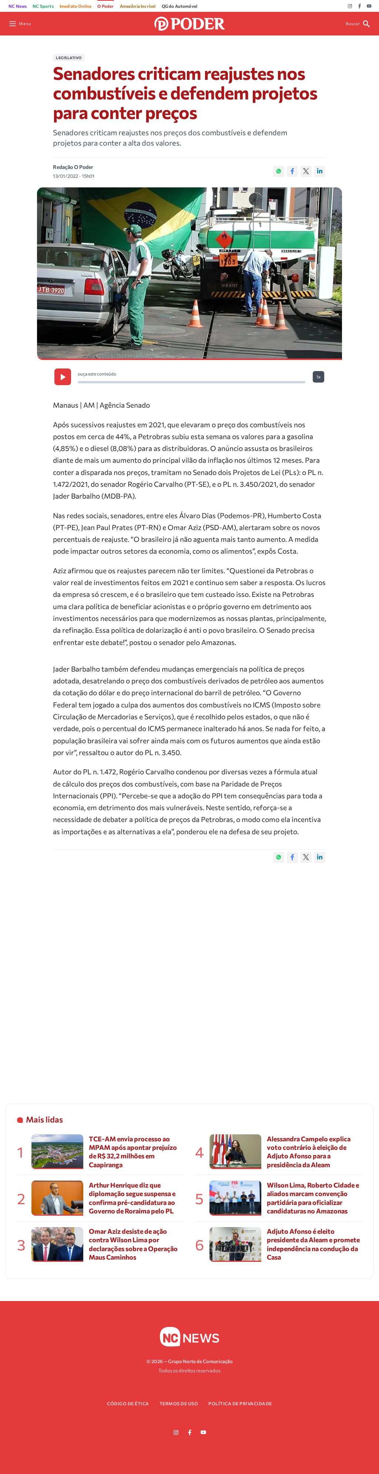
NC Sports (43, 6)
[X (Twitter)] (306, 171)
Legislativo (69, 57)
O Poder (105, 6)
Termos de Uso (179, 1403)
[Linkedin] (319, 171)
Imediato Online (76, 6)
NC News (18, 6)
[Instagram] (350, 6)
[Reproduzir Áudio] (62, 376)
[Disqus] (189, 975)
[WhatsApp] (278, 171)
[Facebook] (359, 6)
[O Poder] (189, 22)
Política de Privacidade (240, 1403)
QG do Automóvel (180, 6)
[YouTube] (369, 6)
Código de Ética (128, 1403)
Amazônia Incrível (138, 6)
